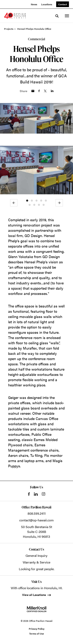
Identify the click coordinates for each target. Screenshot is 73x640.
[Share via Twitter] (45, 91)
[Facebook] (29, 494)
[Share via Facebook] (39, 91)
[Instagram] (43, 494)
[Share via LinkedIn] (52, 91)
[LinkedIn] (36, 494)
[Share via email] (32, 91)
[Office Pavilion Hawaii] (15, 16)
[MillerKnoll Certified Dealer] (36, 609)
